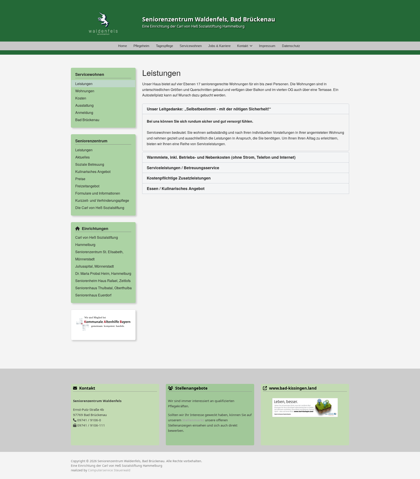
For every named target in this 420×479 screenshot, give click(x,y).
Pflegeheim (141, 46)
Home (122, 46)
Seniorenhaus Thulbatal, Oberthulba (103, 287)
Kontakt (242, 46)
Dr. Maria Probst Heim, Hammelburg (103, 273)
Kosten (80, 98)
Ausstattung (84, 105)
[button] (245, 109)
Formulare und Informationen (97, 193)
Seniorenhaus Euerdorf (93, 295)
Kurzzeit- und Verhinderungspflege (102, 200)
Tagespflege (164, 46)
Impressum (267, 46)
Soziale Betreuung (89, 164)
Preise (80, 178)
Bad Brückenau (87, 119)
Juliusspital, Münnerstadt (94, 266)
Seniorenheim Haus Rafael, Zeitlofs (103, 280)
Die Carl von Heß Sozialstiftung (99, 207)
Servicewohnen (191, 46)
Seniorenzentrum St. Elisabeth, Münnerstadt (99, 255)
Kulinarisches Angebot (92, 171)
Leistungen (84, 83)
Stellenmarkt (193, 420)
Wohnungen (84, 90)
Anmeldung (84, 112)
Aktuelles (82, 157)
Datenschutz (291, 46)
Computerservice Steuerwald (109, 470)
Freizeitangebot (87, 185)
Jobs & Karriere (219, 46)
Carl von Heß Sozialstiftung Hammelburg (96, 241)
